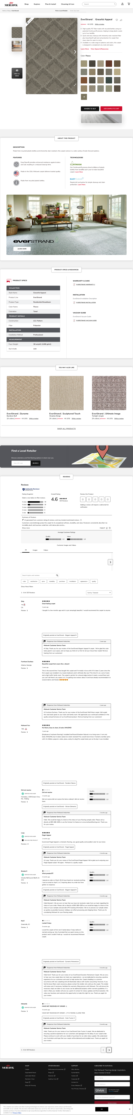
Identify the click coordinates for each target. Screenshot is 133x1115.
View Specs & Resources (99, 49)
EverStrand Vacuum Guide (86, 320)
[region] (66, 1109)
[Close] (129, 1109)
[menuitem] (99, 4)
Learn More (85, 49)
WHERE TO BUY (90, 109)
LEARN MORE (22, 249)
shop (8, 11)
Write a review (99, 24)
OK (102, 1109)
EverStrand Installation (86, 302)
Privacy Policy (17, 1113)
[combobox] (99, 4)
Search (36, 463)
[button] (75, 52)
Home (4, 11)
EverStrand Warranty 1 (85, 284)
